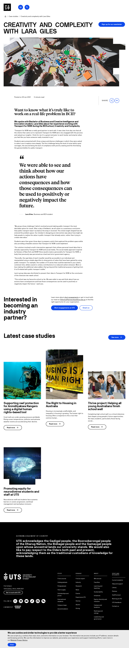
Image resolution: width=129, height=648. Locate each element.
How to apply (62, 590)
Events (78, 593)
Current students (117, 580)
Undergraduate (62, 582)
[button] (112, 100)
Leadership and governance (99, 618)
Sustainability (98, 592)
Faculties (97, 582)
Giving (78, 608)
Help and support (117, 584)
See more (116, 337)
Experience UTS (81, 597)
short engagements (71, 297)
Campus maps (62, 605)
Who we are (97, 578)
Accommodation (63, 609)
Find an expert (80, 578)
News (77, 590)
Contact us (115, 606)
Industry (78, 582)
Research (79, 586)
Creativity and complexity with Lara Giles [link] (35, 16)
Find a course (62, 578)
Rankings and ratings (98, 612)
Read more (13, 427)
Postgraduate (62, 586)
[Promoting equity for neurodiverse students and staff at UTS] (22, 466)
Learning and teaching (98, 587)
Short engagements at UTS (64, 308)
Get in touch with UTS (13, 592)
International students (62, 600)
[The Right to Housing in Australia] (64, 374)
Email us (86, 308)
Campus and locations (98, 606)
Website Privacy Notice (18, 640)
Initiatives (97, 595)
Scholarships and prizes (63, 594)
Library (114, 587)
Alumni (78, 604)
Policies (114, 591)
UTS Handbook (116, 602)
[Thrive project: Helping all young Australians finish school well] (106, 385)
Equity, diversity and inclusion (100, 600)
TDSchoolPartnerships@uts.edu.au (72, 300)
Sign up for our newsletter (112, 24)
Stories (78, 601)
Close (12, 644)
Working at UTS (117, 598)
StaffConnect (116, 595)
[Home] (5, 16)
